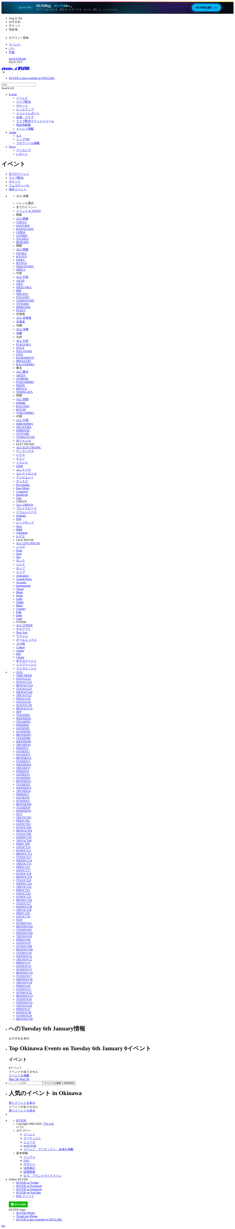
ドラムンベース (26, 512)
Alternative (22, 575)
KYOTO (21, 256)
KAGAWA (22, 406)
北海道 (20, 321)
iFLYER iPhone (25, 1213)
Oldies (20, 602)
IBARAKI (22, 242)
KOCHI (21, 409)
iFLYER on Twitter (27, 1182)
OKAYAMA (23, 427)
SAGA (20, 347)
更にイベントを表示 (22, 1102)
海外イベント (17, 189)
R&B (19, 529)
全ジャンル (23, 440)
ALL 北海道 (23, 317)
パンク (20, 564)
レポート (22, 154)
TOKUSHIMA (25, 412)
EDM (19, 466)
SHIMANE (23, 430)
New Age (21, 632)
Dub (18, 519)
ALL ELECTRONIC (28, 447)
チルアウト (23, 628)
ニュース (29, 1142)
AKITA (20, 375)
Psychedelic (23, 484)
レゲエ (20, 536)
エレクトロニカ (26, 473)
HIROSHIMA (24, 423)
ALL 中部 (22, 277)
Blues (19, 605)
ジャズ (20, 546)
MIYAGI (21, 388)
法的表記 (29, 1168)
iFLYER (21, 1120)
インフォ (29, 1157)
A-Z (18, 135)
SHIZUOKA (24, 287)
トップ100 (22, 139)
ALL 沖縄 (22, 329)
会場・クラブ (25, 117)
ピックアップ (25, 109)
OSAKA (21, 253)
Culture (20, 647)
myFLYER (15, 58)
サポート (29, 1164)
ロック (20, 560)
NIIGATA (22, 293)
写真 (12, 52)
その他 (20, 643)
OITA (19, 354)
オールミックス (26, 639)
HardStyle (22, 494)
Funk (19, 550)
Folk (18, 612)
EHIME (21, 402)
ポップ (20, 568)
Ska (18, 557)
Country (21, 608)
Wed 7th (24, 1079)
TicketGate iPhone (27, 1216)
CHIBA (21, 232)
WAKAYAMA (25, 266)
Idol (18, 654)
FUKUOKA (23, 344)
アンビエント (25, 477)
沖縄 (19, 333)
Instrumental (23, 585)
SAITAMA (23, 225)
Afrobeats (22, 532)
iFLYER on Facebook (29, 1186)
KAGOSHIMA (25, 364)
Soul (18, 553)
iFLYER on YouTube (28, 1192)
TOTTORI (22, 433)
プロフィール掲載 (28, 143)
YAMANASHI (25, 300)
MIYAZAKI (23, 361)
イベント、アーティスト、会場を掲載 (48, 1149)
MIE (18, 290)
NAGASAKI (24, 351)
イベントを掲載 (19, 1075)
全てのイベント (19, 173)
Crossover (22, 491)
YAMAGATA (24, 391)
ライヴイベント (26, 668)
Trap (18, 498)
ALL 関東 (22, 218)
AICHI (20, 280)
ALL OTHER (24, 625)
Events (13, 94)
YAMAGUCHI (25, 437)
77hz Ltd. (48, 1123)
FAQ (26, 1160)
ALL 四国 (22, 399)
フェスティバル (19, 185)
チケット (22, 105)
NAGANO (22, 297)
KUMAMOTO (25, 357)
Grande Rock (24, 579)
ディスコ (22, 481)
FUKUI (20, 310)
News (12, 146)
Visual (20, 589)
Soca (19, 526)
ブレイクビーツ (26, 508)
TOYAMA (22, 303)
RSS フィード (25, 1196)
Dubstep (21, 515)
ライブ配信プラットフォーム (35, 121)
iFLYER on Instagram (29, 1189)
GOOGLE (69, 1083)
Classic (20, 657)
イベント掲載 (25, 128)
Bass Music (23, 488)
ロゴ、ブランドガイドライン (43, 1175)
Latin (19, 598)
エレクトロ (23, 469)
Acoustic (21, 582)
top (3, 1225)
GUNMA (22, 235)
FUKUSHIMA (25, 382)
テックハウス (25, 451)
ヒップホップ (25, 522)
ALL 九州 (22, 340)
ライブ (20, 572)
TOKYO (21, 222)
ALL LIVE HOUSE (28, 543)
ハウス (20, 454)
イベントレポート (28, 113)
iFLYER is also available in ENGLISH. (32, 78)
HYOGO (21, 263)
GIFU (19, 284)
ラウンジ (22, 636)
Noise (19, 595)
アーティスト (32, 1138)
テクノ (20, 458)
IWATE (20, 385)
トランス (22, 462)
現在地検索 (23, 124)
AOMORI (22, 378)
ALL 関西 (22, 249)
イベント (15, 44)
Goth (19, 618)
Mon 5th (14, 1079)
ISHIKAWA (23, 307)
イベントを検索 (52, 1083)
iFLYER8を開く (206, 7)
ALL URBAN (24, 504)
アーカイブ (23, 150)
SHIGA (20, 269)
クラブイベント (26, 664)
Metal (19, 592)
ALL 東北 (22, 371)
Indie (19, 615)
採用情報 (29, 1171)
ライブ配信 (23, 101)
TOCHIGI (22, 238)
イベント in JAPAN (28, 211)
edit (24, 58)
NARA (20, 259)
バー (12, 48)
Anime (20, 650)
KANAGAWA (25, 228)
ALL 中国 (22, 420)
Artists (12, 132)
